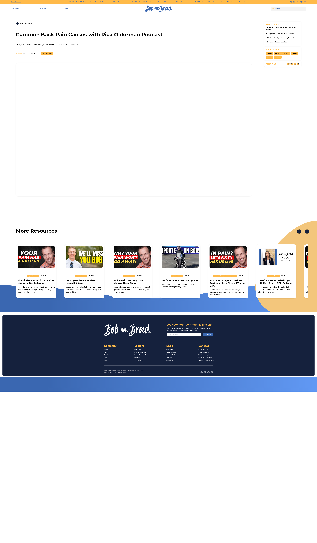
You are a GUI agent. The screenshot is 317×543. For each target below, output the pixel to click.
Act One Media (139, 370)
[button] (24, 8)
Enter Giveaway (16, 2)
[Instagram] (205, 372)
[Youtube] (202, 372)
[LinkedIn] (208, 372)
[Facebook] (212, 372)
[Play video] (134, 130)
